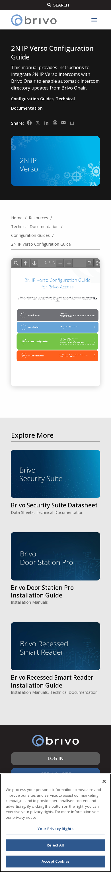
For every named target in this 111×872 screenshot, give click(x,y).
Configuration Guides (32, 98)
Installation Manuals (29, 602)
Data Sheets (22, 512)
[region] (55, 822)
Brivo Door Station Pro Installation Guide (42, 591)
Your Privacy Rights (55, 828)
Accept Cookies (55, 861)
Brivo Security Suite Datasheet (54, 505)
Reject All (55, 845)
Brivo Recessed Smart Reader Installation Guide (52, 681)
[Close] (104, 781)
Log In (55, 758)
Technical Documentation (59, 512)
